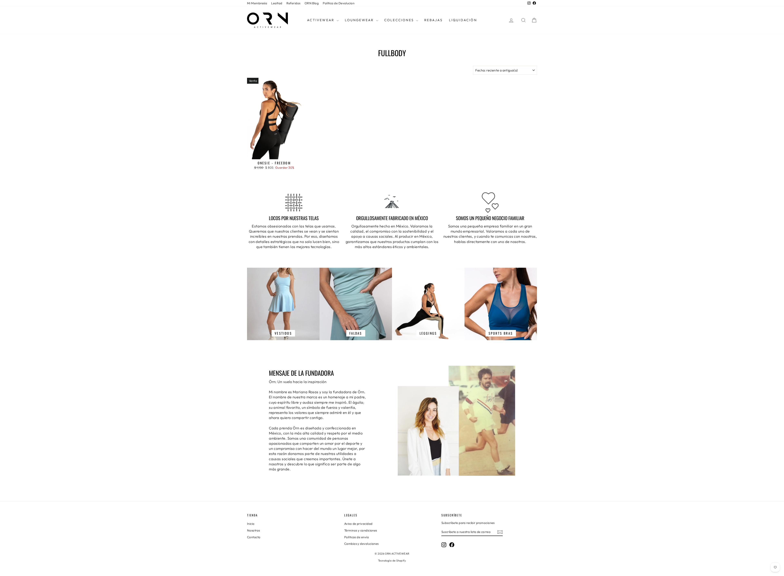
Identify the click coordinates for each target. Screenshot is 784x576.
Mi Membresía (257, 3)
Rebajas (433, 20)
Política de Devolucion (338, 3)
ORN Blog (312, 3)
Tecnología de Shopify (392, 560)
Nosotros (253, 530)
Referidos (293, 3)
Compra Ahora (274, 155)
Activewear (321, 20)
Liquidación (463, 20)
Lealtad (276, 3)
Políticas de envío (356, 537)
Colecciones (399, 20)
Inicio (251, 524)
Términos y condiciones (360, 530)
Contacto (254, 537)
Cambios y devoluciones (361, 544)
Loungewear (360, 20)
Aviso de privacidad (358, 524)
